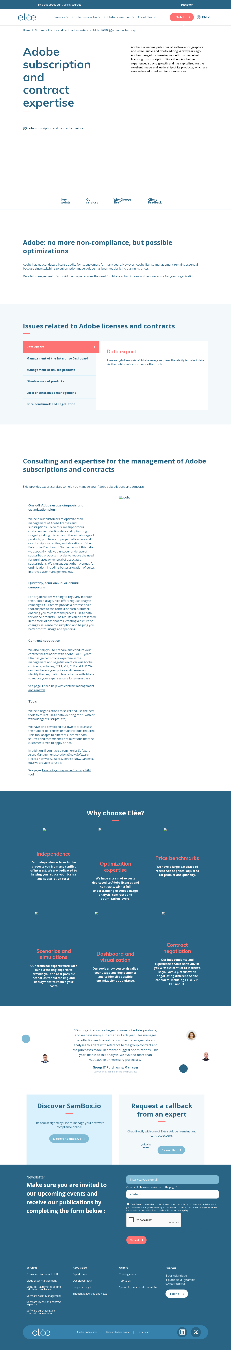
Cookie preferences (87, 1332)
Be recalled (169, 1150)
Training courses (128, 1274)
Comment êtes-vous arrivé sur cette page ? (151, 1187)
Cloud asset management (42, 1280)
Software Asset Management (44, 1296)
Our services (92, 201)
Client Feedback (155, 201)
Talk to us (181, 18)
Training (106, 30)
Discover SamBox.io (67, 1138)
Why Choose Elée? (122, 201)
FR (203, 23)
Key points (66, 201)
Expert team (80, 1274)
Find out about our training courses (59, 4)
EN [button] (204, 17)
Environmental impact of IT (42, 1274)
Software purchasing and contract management (41, 1311)
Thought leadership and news (90, 1293)
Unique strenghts (83, 1287)
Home (26, 30)
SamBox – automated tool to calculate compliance (44, 1288)
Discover (187, 4)
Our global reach (82, 1280)
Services (59, 17)
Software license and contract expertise (61, 30)
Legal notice (144, 1332)
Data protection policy (117, 1332)
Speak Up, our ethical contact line (138, 1287)
